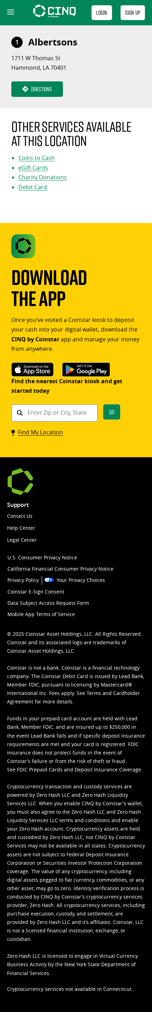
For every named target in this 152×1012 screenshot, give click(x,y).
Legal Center (22, 539)
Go (111, 412)
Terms (94, 693)
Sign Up (132, 12)
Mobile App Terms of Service (41, 614)
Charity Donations (42, 177)
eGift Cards (33, 168)
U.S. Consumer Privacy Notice (42, 557)
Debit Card (32, 187)
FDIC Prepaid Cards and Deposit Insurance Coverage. (79, 769)
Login (101, 12)
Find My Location (40, 432)
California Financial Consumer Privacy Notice (60, 568)
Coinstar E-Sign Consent (35, 591)
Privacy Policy (23, 580)
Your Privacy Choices (81, 580)
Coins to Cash (36, 158)
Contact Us (20, 516)
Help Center (21, 527)
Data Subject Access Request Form (48, 603)
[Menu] (10, 13)
